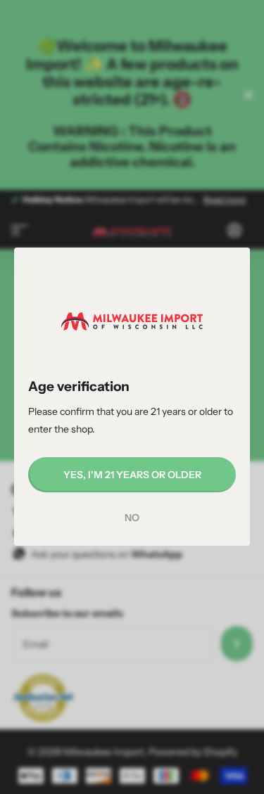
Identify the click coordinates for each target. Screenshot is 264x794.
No (132, 518)
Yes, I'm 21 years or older (132, 474)
